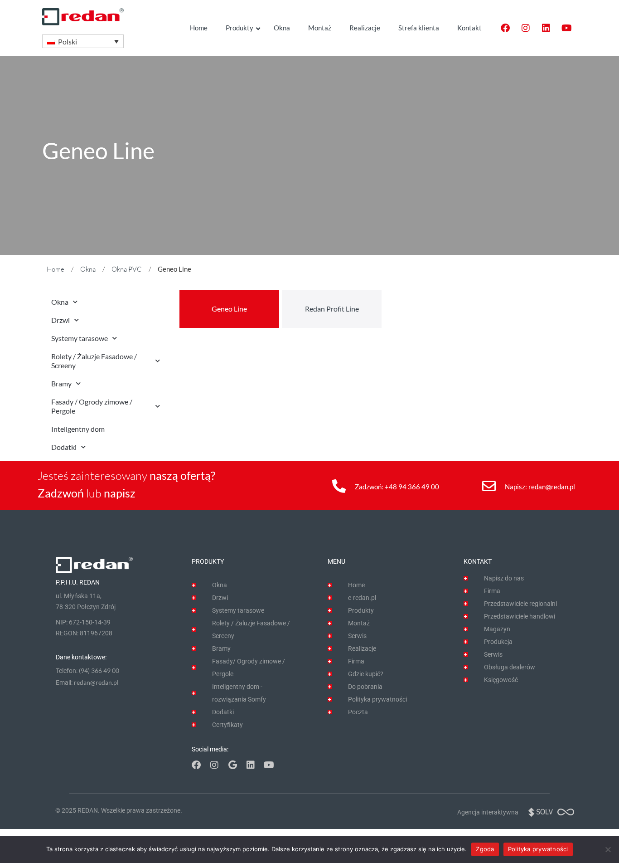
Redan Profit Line (332, 308)
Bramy (61, 383)
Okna (88, 269)
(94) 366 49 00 (99, 670)
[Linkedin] (546, 28)
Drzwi (60, 320)
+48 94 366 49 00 (412, 487)
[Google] (232, 765)
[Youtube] (566, 28)
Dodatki (64, 447)
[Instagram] (526, 28)
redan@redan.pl (551, 487)
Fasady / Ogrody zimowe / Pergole (91, 406)
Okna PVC (126, 269)
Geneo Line (229, 308)
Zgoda (485, 849)
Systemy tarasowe (79, 338)
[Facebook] (505, 28)
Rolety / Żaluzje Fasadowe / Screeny (94, 361)
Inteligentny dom (78, 428)
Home (55, 269)
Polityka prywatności (538, 849)
